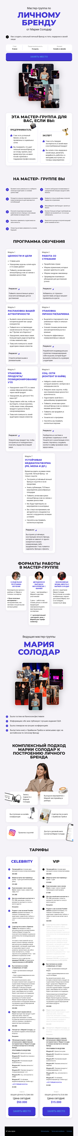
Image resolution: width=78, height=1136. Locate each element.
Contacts (69, 1131)
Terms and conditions (57, 1131)
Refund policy (45, 1131)
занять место (39, 56)
